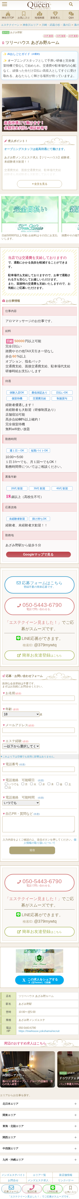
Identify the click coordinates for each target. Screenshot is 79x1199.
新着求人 (55, 17)
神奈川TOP (8, 17)
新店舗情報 (65, 1174)
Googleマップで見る (38, 554)
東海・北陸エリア (13, 1126)
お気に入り (24, 17)
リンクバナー (66, 1180)
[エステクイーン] (39, 5)
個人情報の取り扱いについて (50, 841)
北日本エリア (10, 1103)
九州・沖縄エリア (13, 1159)
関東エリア (9, 1114)
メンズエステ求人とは (41, 1180)
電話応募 (32, 1191)
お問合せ (13, 1180)
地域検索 (39, 17)
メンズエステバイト (13, 1174)
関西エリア (9, 1137)
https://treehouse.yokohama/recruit (39, 1031)
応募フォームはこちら (41, 584)
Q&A (71, 17)
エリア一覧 (39, 1174)
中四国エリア (10, 1148)
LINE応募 (53, 1191)
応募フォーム (11, 1191)
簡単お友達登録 (41, 655)
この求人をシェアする (42, 981)
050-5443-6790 (41, 606)
